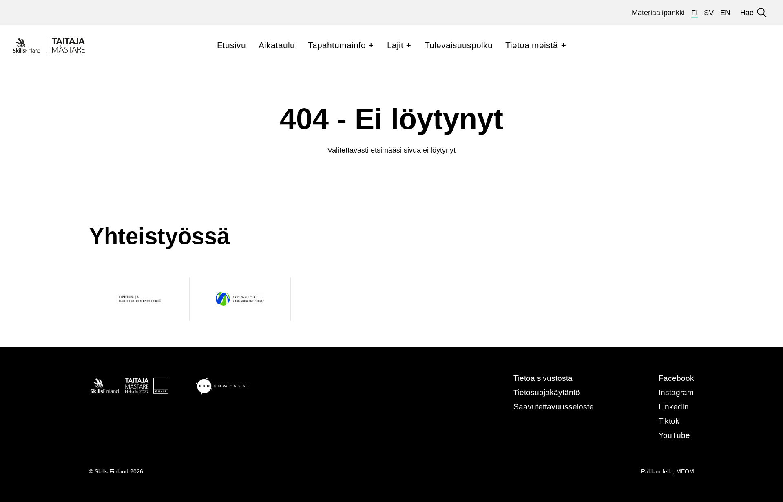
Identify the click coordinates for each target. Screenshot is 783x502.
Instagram (676, 392)
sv (709, 13)
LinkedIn (674, 406)
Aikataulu (277, 45)
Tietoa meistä (531, 45)
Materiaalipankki (658, 13)
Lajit (395, 45)
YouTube (674, 435)
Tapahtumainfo (337, 45)
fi (694, 13)
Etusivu (231, 45)
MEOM (685, 471)
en (725, 13)
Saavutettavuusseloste (553, 406)
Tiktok (669, 421)
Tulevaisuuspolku (459, 45)
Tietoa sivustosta (543, 378)
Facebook (676, 378)
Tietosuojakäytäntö (546, 392)
